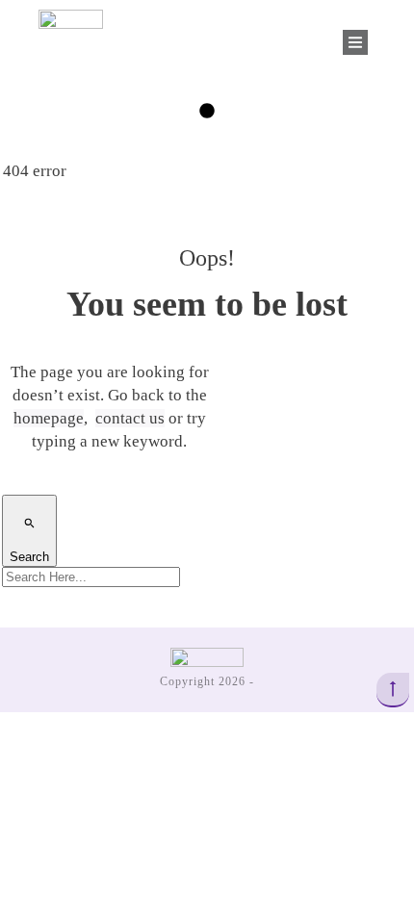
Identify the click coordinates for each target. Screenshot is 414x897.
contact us (130, 418)
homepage (48, 418)
